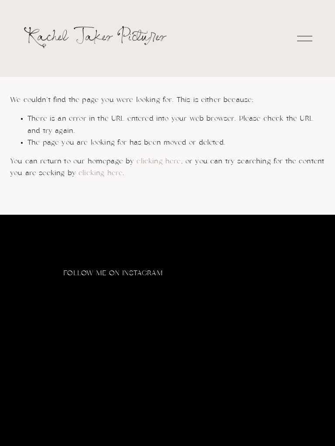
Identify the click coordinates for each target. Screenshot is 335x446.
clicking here (159, 161)
